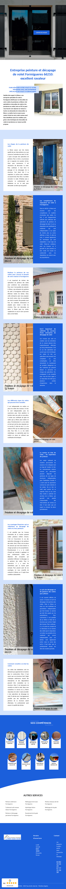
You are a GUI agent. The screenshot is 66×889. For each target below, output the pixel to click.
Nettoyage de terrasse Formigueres (31, 803)
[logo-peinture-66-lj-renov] (12, 837)
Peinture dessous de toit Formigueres (51, 803)
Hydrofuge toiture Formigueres (30, 808)
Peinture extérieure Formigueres (11, 803)
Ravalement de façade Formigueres (31, 814)
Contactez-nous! (41, 32)
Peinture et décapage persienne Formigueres (12, 814)
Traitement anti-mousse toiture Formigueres (12, 808)
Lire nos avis (10, 885)
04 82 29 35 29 (58, 864)
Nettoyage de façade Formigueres (51, 808)
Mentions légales (43, 886)
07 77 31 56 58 (58, 870)
